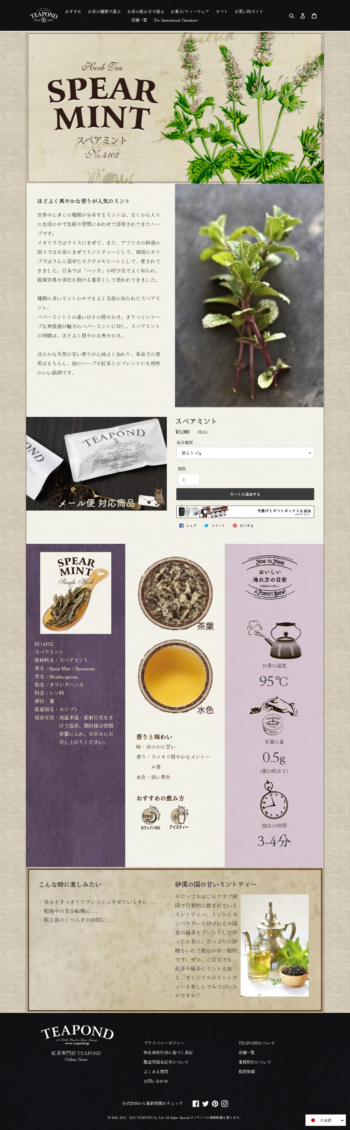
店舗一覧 (246, 1052)
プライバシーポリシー (164, 1043)
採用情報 (246, 1071)
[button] (325, 1120)
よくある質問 (156, 1071)
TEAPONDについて (256, 1043)
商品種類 (184, 442)
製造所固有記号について (166, 1062)
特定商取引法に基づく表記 (168, 1052)
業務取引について (254, 1062)
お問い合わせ (156, 1081)
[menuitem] (73, 11)
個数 (182, 468)
